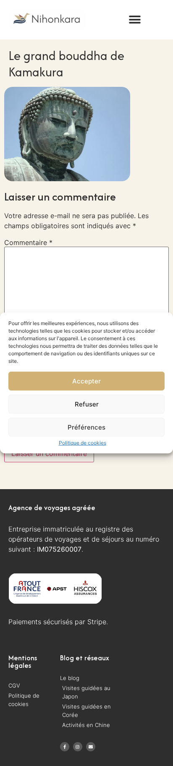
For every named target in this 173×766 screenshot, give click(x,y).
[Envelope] (90, 746)
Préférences (86, 427)
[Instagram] (77, 746)
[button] (135, 19)
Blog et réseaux (84, 658)
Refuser (87, 404)
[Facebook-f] (64, 746)
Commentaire (28, 242)
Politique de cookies (82, 443)
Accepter (86, 381)
